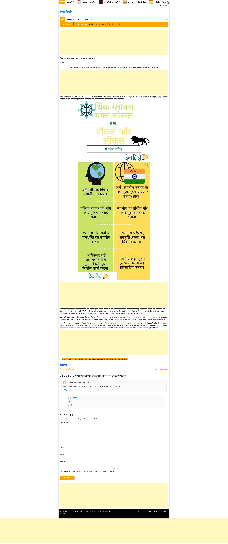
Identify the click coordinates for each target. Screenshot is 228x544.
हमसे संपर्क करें (136, 511)
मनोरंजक (86, 19)
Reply (65, 390)
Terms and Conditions (146, 511)
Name (62, 447)
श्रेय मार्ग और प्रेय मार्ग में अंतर (97, 2)
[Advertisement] (113, 42)
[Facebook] (160, 5)
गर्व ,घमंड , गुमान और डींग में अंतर (122, 2)
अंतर (79, 19)
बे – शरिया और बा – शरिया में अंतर (167, 2)
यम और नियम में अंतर (145, 2)
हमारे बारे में (93, 19)
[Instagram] (166, 5)
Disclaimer (165, 511)
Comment (64, 422)
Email (62, 454)
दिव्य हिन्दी (65, 12)
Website (63, 462)
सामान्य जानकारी (70, 19)
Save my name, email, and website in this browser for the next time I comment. (87, 471)
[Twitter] (163, 5)
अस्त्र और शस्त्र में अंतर (160, 369)
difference (63, 365)
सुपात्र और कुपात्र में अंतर (74, 2)
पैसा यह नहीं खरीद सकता (67, 369)
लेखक (75, 398)
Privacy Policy (157, 511)
